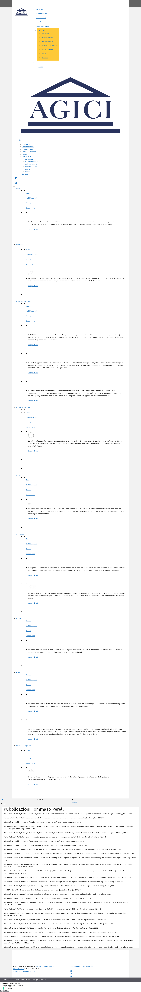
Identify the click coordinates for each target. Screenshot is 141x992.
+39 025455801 (76, 966)
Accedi (41, 67)
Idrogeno (19, 618)
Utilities (18, 188)
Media (28, 203)
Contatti (78, 1)
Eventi (38, 22)
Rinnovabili (20, 244)
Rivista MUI (42, 30)
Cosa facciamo (41, 13)
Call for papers (47, 41)
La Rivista (29, 159)
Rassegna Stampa (42, 26)
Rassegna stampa (29, 152)
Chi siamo (39, 9)
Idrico (18, 475)
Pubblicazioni (41, 18)
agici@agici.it (88, 966)
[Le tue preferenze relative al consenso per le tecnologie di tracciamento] (4, 988)
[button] (33, 62)
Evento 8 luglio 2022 (49, 45)
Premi (44, 54)
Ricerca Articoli (47, 50)
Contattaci (29, 172)
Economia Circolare (23, 407)
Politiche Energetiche (23, 746)
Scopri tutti (30, 208)
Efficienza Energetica (23, 301)
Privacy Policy (18, 971)
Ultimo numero (31, 162)
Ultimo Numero (47, 37)
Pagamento (4, 991)
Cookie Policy (29, 971)
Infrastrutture (20, 534)
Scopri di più (33, 229)
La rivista (45, 33)
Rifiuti (18, 672)
